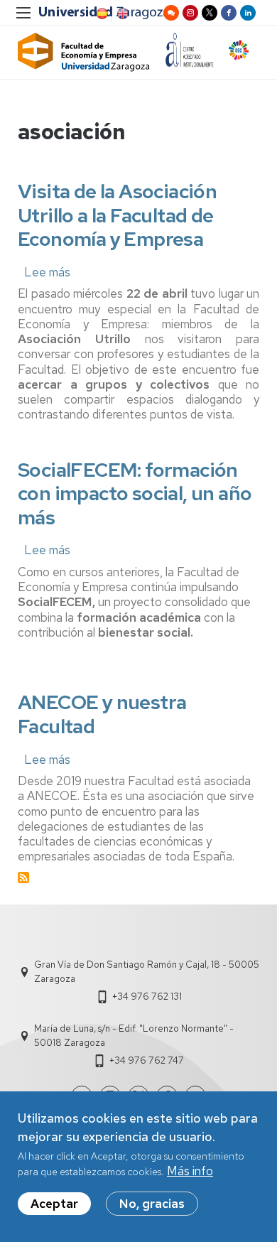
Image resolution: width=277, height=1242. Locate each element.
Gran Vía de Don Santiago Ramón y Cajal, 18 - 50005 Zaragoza (146, 971)
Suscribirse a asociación (23, 877)
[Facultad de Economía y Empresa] (84, 52)
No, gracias (152, 1203)
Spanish (101, 13)
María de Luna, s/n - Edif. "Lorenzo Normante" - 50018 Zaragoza (134, 1035)
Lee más (47, 272)
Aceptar (54, 1203)
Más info (190, 1171)
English (121, 13)
